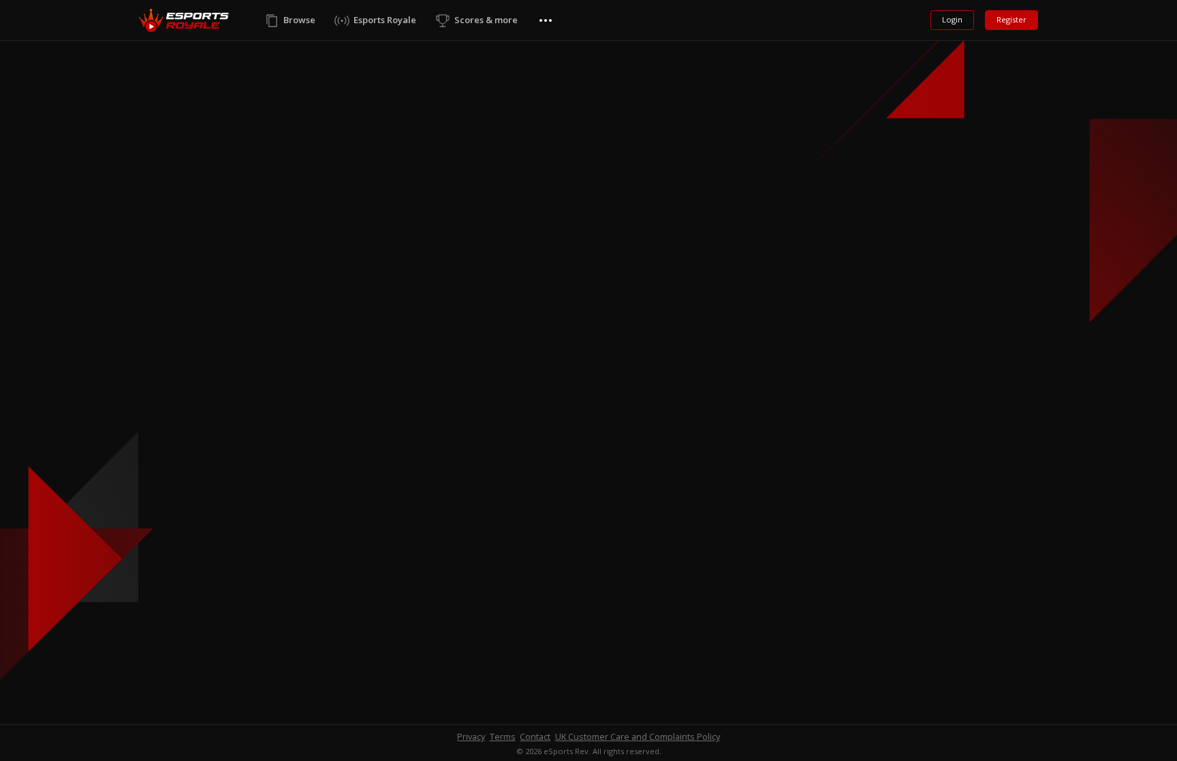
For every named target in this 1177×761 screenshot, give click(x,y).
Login (952, 19)
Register (1011, 19)
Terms (503, 736)
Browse (299, 20)
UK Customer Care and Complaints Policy (637, 736)
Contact (535, 736)
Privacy (471, 736)
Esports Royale (385, 20)
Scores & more (486, 20)
